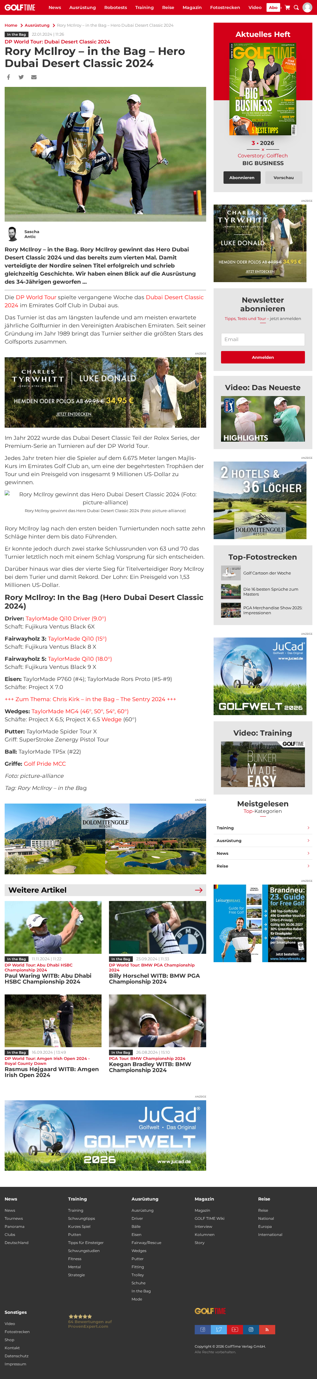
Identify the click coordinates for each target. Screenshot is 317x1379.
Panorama (14, 1226)
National (266, 1218)
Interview (203, 1226)
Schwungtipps (81, 1218)
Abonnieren (241, 177)
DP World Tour (36, 297)
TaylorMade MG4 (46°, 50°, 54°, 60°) (80, 711)
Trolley (138, 1275)
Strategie (76, 1275)
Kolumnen (205, 1234)
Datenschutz (16, 1356)
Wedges (139, 1250)
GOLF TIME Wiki (209, 1218)
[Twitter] (21, 77)
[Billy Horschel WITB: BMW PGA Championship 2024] (157, 927)
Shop (9, 1339)
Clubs (10, 1234)
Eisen (136, 1234)
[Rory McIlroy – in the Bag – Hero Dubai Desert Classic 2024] (263, 419)
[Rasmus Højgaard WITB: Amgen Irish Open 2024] (53, 1020)
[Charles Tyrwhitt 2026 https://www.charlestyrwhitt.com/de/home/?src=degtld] (105, 392)
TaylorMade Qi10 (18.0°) (80, 659)
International (270, 1234)
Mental (74, 1266)
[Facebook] (8, 77)
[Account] (307, 10)
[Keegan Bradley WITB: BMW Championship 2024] (157, 1020)
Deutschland (16, 1242)
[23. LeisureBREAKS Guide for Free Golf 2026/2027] (263, 923)
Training (144, 7)
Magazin (192, 7)
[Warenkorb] (287, 8)
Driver (137, 1218)
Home (11, 25)
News (55, 7)
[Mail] (34, 77)
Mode (137, 1299)
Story (200, 1242)
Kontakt (12, 1347)
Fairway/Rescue (146, 1242)
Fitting (138, 1266)
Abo (273, 7)
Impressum (15, 1364)
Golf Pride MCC (45, 763)
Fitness (74, 1258)
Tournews (14, 1218)
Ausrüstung (82, 7)
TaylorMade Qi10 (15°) (77, 638)
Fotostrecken (225, 7)
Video (255, 7)
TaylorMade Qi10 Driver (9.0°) (66, 618)
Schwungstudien (84, 1250)
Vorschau (284, 177)
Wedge (112, 719)
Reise (168, 7)
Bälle (136, 1226)
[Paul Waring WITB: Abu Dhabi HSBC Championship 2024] (53, 927)
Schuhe (138, 1283)
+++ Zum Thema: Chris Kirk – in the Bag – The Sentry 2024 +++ (90, 699)
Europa (265, 1226)
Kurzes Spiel (79, 1226)
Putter (138, 1258)
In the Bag (16, 34)
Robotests (115, 7)
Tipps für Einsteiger (86, 1242)
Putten (74, 1234)
